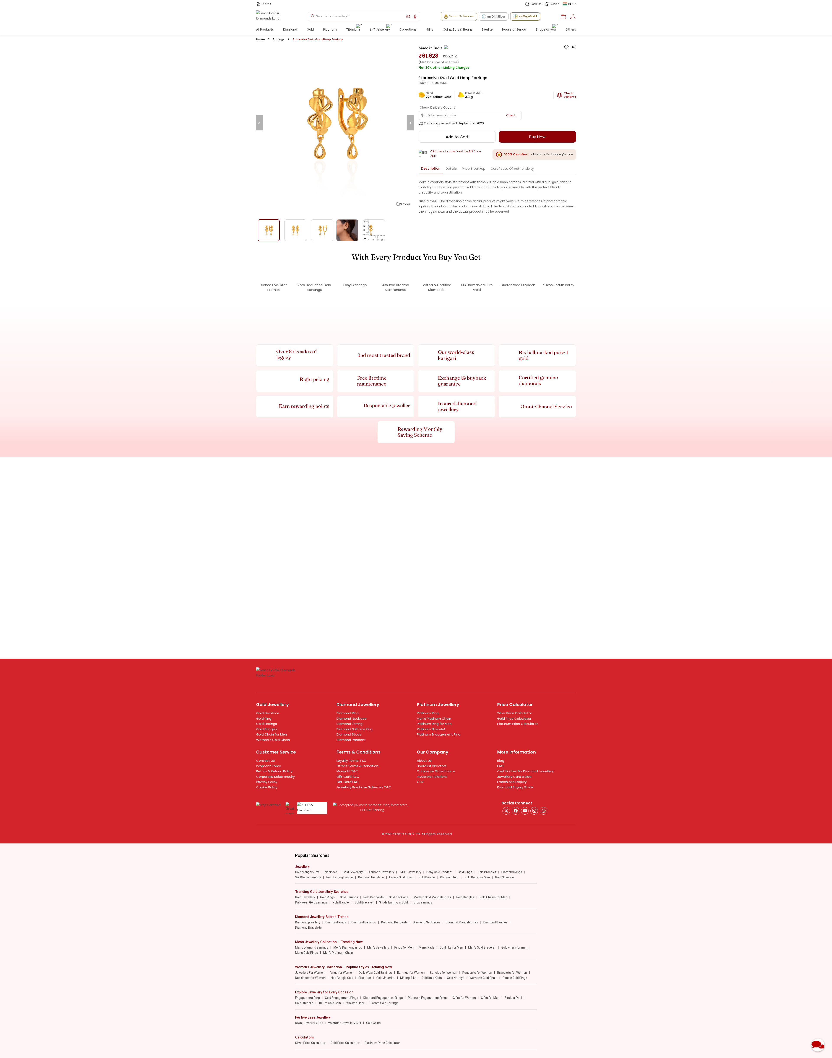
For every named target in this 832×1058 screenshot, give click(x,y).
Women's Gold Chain (273, 739)
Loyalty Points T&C (351, 760)
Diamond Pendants (394, 922)
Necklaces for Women (310, 978)
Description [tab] (430, 168)
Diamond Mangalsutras (462, 922)
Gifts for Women (464, 997)
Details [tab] (451, 168)
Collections (408, 29)
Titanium (353, 29)
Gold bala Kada (432, 978)
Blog (500, 760)
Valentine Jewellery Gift (344, 1023)
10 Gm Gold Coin (329, 1003)
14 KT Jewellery (410, 872)
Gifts (429, 29)
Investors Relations (432, 776)
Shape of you (546, 29)
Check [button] (511, 115)
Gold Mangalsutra (307, 872)
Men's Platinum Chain (434, 718)
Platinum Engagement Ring (438, 734)
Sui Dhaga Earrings (308, 877)
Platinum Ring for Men (434, 723)
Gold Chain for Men (271, 734)
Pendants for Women (477, 972)
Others (571, 29)
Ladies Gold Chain (401, 877)
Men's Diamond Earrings (311, 947)
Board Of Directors (432, 766)
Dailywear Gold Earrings (311, 902)
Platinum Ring (428, 713)
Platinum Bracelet (431, 729)
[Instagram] (525, 811)
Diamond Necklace (351, 718)
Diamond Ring (347, 713)
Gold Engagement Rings (341, 997)
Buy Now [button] (537, 137)
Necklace (331, 872)
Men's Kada (426, 947)
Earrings (278, 39)
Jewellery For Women (310, 972)
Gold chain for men (514, 947)
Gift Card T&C (347, 776)
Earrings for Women (411, 972)
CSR (420, 782)
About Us (424, 760)
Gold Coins (373, 1023)
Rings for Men (404, 947)
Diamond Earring (349, 723)
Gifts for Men (490, 997)
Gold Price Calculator (514, 718)
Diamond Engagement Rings (383, 997)
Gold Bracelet (487, 872)
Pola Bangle (341, 902)
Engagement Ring (307, 997)
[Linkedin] (543, 811)
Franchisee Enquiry (511, 782)
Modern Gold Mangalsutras (432, 897)
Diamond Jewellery (381, 872)
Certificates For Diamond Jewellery (525, 771)
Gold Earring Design (339, 877)
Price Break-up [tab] (473, 168)
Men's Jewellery (378, 947)
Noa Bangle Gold (342, 978)
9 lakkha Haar (355, 1003)
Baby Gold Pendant (439, 872)
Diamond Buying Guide (515, 787)
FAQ (500, 766)
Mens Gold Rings (306, 952)
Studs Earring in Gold (393, 902)
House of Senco (514, 29)
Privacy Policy (266, 782)
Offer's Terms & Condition (357, 766)
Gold (310, 29)
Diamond (290, 29)
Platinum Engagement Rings (428, 997)
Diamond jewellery (307, 922)
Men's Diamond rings (347, 947)
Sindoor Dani (514, 997)
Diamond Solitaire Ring (354, 729)
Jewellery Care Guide (514, 776)
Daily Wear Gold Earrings (375, 972)
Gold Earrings (266, 723)
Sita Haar (364, 978)
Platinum (330, 29)
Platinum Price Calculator (517, 723)
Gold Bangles (266, 729)
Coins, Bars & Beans (457, 29)
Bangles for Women (443, 972)
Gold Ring (263, 718)
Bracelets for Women (512, 972)
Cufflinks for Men (451, 947)
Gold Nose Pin (504, 877)
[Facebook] (515, 811)
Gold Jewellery (353, 872)
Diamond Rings (511, 872)
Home (260, 39)
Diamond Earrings (363, 922)
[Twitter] (506, 811)
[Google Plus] (534, 811)
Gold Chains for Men (493, 897)
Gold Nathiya (455, 978)
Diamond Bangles (495, 922)
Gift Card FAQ (347, 782)
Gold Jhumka (385, 978)
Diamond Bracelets (308, 927)
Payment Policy (268, 766)
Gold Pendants (373, 897)
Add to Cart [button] (457, 137)
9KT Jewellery (380, 29)
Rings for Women (342, 972)
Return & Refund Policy (274, 771)
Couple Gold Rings (514, 978)
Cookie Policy (266, 787)
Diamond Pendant (351, 739)
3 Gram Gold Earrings (384, 1003)
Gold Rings (465, 872)
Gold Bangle (427, 877)
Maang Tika (408, 978)
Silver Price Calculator (514, 713)
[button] (408, 16)
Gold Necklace (267, 713)
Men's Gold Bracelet (482, 947)
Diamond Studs (348, 734)
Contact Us (265, 760)
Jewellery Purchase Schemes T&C (363, 787)
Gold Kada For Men (477, 877)
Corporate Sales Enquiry (275, 776)
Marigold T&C (347, 771)
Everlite (487, 29)
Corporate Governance (436, 771)
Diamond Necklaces (426, 922)
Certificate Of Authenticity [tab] (512, 168)
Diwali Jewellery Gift (309, 1023)
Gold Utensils (304, 1003)
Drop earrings (423, 902)
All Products (265, 29)
